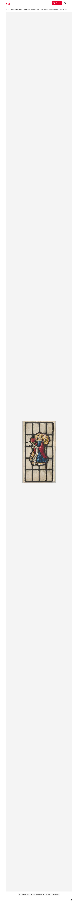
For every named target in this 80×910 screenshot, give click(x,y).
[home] (7, 9)
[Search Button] (65, 3)
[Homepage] (8, 3)
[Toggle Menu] (70, 3)
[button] (70, 900)
